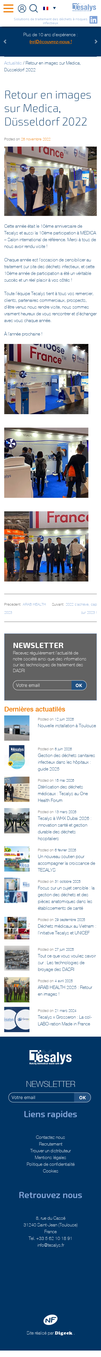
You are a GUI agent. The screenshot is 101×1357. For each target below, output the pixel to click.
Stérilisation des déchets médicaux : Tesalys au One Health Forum (63, 793)
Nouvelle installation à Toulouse (67, 725)
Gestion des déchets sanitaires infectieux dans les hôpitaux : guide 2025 (66, 762)
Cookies (50, 1170)
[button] (11, 41)
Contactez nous (50, 1137)
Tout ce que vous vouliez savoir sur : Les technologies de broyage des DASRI (67, 962)
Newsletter (50, 1084)
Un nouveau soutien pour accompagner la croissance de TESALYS (66, 863)
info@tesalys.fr (50, 1244)
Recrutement (50, 1143)
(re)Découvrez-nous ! (50, 41)
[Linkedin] (93, 20)
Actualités (13, 62)
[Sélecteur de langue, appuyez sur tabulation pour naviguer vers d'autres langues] (49, 8)
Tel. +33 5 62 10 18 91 (50, 1238)
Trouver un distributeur (50, 1150)
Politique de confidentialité (51, 1164)
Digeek (63, 1333)
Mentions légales (50, 1157)
